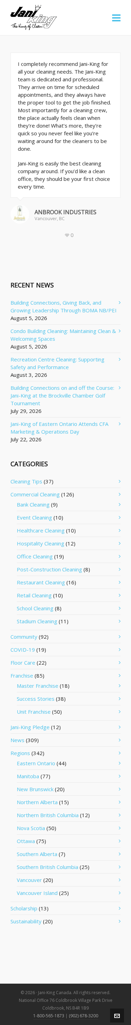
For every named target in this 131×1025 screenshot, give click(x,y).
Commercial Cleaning (35, 494)
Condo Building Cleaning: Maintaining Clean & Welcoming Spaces (63, 334)
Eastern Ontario (36, 763)
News (17, 740)
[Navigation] (116, 18)
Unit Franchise (34, 711)
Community (23, 636)
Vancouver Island (37, 892)
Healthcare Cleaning (41, 530)
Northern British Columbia (48, 815)
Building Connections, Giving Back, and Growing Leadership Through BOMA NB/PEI (63, 306)
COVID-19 (22, 649)
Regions (20, 752)
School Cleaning (35, 608)
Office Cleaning (35, 556)
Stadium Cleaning (37, 621)
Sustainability (26, 921)
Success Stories (35, 698)
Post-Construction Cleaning (49, 569)
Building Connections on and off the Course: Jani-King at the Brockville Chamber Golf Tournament (62, 395)
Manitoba (28, 776)
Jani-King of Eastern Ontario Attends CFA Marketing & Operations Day (59, 427)
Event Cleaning (34, 517)
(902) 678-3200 (83, 1016)
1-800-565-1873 (48, 1016)
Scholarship (23, 908)
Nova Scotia (31, 827)
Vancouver (29, 879)
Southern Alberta (37, 853)
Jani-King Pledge (30, 727)
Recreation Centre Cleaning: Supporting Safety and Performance (57, 363)
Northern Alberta (37, 802)
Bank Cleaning (33, 504)
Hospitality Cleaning (40, 543)
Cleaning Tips (26, 481)
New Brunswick (35, 789)
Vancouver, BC (50, 218)
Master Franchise (37, 685)
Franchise (21, 675)
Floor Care (22, 662)
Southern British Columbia (47, 866)
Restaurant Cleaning (41, 582)
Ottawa (26, 840)
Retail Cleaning (34, 595)
